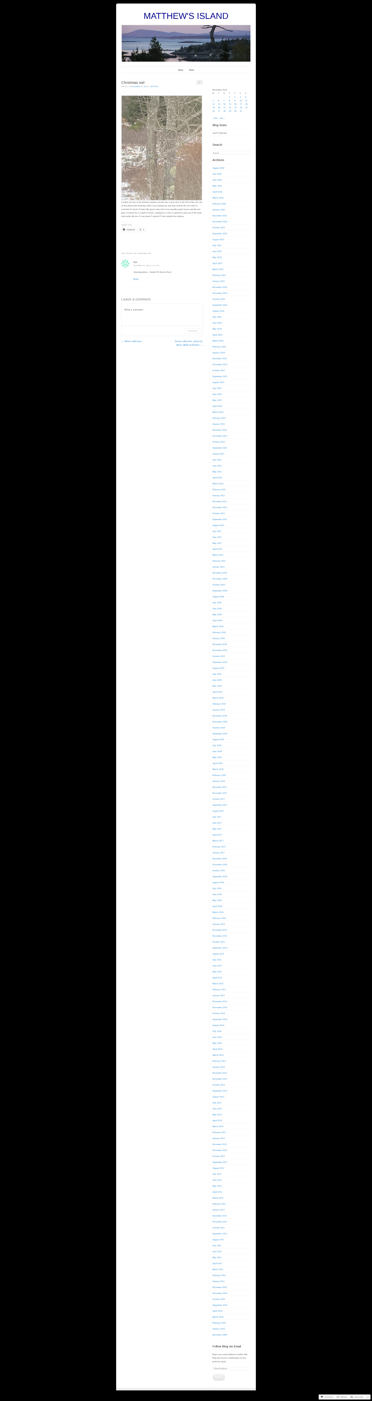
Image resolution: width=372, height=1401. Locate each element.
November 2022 (219, 436)
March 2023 (217, 412)
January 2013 (218, 1138)
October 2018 (218, 728)
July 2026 (216, 174)
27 (219, 111)
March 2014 (217, 1055)
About (191, 70)
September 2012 (219, 1162)
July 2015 (216, 960)
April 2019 (217, 692)
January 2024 (218, 352)
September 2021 (219, 519)
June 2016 (217, 894)
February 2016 (219, 918)
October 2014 (218, 1013)
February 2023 (219, 418)
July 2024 (216, 317)
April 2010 (217, 1311)
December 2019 (219, 644)
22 (230, 107)
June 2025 (217, 251)
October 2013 (218, 1085)
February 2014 (219, 1061)
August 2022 (218, 454)
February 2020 (219, 632)
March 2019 (217, 698)
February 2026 (219, 204)
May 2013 (217, 1114)
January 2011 (218, 1281)
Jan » (222, 118)
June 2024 (217, 323)
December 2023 (219, 358)
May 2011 (217, 1257)
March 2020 (217, 626)
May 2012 (217, 1186)
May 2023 (217, 400)
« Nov (215, 118)
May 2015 (217, 971)
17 (241, 104)
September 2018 (219, 733)
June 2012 (217, 1180)
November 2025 (219, 221)
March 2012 (217, 1198)
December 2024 (219, 287)
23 (235, 107)
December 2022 (219, 430)
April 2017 (217, 835)
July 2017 (216, 817)
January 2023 (218, 424)
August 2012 (218, 1168)
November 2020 (219, 579)
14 (224, 104)
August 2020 (218, 596)
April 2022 (217, 477)
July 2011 (216, 1245)
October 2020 (218, 585)
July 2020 (216, 602)
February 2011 (219, 1275)
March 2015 (217, 983)
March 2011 (217, 1269)
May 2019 (217, 686)
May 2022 (217, 471)
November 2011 (219, 1222)
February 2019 (219, 704)
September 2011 (219, 1233)
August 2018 (218, 739)
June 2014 (217, 1037)
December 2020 (219, 573)
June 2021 (217, 537)
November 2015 (219, 936)
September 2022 (219, 448)
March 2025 (217, 269)
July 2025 (216, 245)
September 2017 (219, 805)
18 (246, 104)
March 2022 (217, 483)
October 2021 (218, 513)
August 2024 (218, 311)
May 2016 (217, 900)
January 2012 (218, 1210)
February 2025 (219, 275)
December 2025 (219, 215)
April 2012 (217, 1192)
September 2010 (219, 1305)
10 (241, 100)
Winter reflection (131, 341)
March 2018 (217, 769)
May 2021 (217, 543)
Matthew (154, 86)
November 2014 (219, 1007)
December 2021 (219, 501)
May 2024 (217, 329)
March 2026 (217, 198)
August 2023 (218, 382)
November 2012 (219, 1150)
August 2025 (218, 239)
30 (235, 111)
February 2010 (219, 1323)
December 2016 (219, 858)
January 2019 (218, 710)
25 (246, 107)
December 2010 (219, 1287)
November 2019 (219, 650)
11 (246, 100)
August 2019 (218, 668)
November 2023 (219, 364)
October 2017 (218, 799)
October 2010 (218, 1299)
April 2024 (217, 335)
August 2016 (218, 882)
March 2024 (217, 341)
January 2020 (218, 638)
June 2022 (217, 466)
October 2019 (218, 656)
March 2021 (217, 555)
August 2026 (218, 168)
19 (213, 107)
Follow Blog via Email (226, 1346)
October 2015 (218, 942)
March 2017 (217, 841)
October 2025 (218, 227)
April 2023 (217, 406)
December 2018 (219, 716)
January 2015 (218, 995)
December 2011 (219, 1216)
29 (230, 111)
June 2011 (217, 1251)
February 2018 (219, 775)
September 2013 (219, 1091)
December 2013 (219, 1073)
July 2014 (216, 1031)
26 (213, 111)
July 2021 (216, 531)
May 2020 (217, 614)
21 (224, 107)
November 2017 (219, 793)
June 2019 (217, 680)
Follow (219, 1377)
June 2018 (217, 751)
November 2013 (219, 1079)
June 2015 (217, 966)
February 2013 (219, 1132)
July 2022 (216, 460)
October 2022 (218, 442)
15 (230, 104)
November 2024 (219, 293)
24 (241, 107)
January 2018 (218, 781)
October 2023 (218, 370)
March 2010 (217, 1317)
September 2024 (219, 305)
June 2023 (217, 394)
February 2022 (219, 489)
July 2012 (216, 1174)
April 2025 (217, 263)
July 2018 (216, 745)
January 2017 (218, 852)
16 (235, 104)
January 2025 (218, 281)
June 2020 (217, 608)
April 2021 (217, 549)
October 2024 (218, 299)
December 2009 (219, 1335)
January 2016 (218, 924)
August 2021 (218, 525)
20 (219, 107)
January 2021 (218, 567)
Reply (136, 279)
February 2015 (219, 989)
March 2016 (217, 912)
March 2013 (217, 1126)
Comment (192, 331)
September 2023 (219, 376)
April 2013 (217, 1120)
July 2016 (216, 888)
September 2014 (219, 1019)
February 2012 (219, 1204)
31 (241, 111)
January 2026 (218, 210)
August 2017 (218, 811)
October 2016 (218, 870)
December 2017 (219, 787)
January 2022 (218, 495)
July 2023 (216, 388)
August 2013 (218, 1097)
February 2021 (219, 561)
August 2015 (218, 954)
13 (219, 104)
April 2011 (217, 1263)
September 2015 (219, 948)
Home (180, 70)
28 (224, 111)
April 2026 (217, 192)
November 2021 (219, 507)
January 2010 (218, 1329)
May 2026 (217, 186)
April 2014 (217, 1049)
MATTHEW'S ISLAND (186, 16)
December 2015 (219, 930)
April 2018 (217, 763)
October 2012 (218, 1156)
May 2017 (217, 829)
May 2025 (217, 257)
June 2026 (217, 180)
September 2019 (219, 662)
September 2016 (219, 876)
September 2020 (219, 590)
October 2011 (218, 1227)
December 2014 (219, 1001)
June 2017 (217, 823)
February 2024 (219, 347)
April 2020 (217, 620)
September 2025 (219, 233)
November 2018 (219, 722)
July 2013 (216, 1103)
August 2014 (218, 1025)
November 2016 (219, 864)
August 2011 (218, 1239)
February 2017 (219, 847)
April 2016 (217, 906)
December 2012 (219, 1144)
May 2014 (217, 1043)
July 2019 (216, 674)
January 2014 (218, 1067)
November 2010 (219, 1293)
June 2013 (217, 1108)
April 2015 (217, 977)
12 (213, 104)
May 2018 (217, 757)
